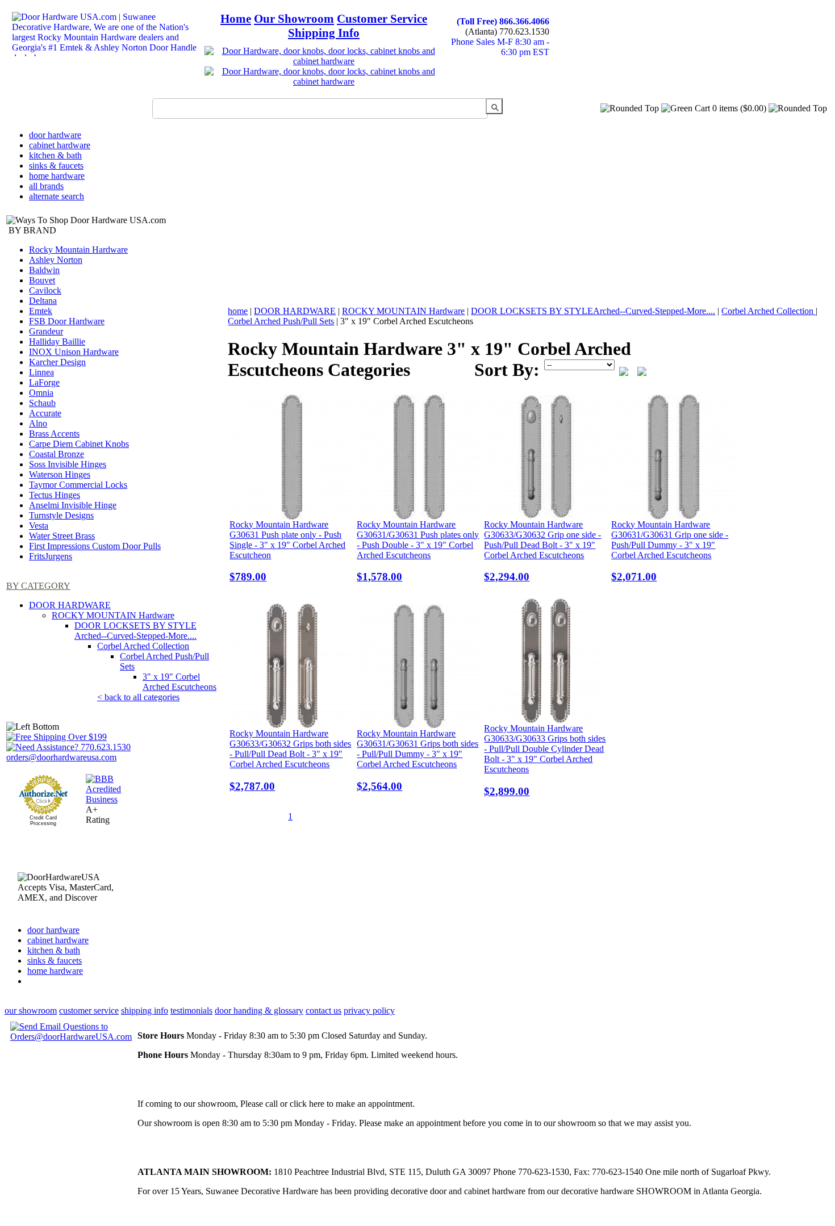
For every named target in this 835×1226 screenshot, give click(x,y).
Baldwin (44, 270)
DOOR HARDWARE (70, 605)
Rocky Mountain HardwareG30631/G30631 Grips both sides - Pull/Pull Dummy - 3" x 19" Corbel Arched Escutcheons (417, 760)
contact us (323, 1010)
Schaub (42, 403)
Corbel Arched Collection (143, 646)
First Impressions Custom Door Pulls (95, 546)
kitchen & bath (55, 155)
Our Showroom (294, 19)
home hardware (57, 176)
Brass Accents (54, 433)
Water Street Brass (62, 536)
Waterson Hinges (59, 474)
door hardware (55, 135)
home (238, 311)
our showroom (31, 1010)
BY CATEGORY (38, 586)
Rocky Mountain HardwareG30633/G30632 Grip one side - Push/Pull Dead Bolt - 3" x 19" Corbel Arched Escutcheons (542, 551)
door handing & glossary (259, 1010)
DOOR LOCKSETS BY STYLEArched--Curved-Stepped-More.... (135, 631)
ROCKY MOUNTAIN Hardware (113, 615)
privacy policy (369, 1010)
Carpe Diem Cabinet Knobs (79, 444)
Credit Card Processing (43, 820)
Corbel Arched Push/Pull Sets (281, 321)
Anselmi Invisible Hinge (72, 505)
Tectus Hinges (54, 495)
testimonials (191, 1010)
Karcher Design (57, 362)
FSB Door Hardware (67, 321)
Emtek (40, 311)
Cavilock (45, 290)
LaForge (44, 382)
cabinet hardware (59, 145)
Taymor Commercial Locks (78, 484)
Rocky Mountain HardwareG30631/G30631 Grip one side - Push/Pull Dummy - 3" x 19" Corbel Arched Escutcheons (669, 551)
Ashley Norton (55, 260)
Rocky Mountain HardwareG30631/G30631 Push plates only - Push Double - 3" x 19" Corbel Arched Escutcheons (418, 551)
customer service (89, 1010)
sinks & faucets (56, 165)
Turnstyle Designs (61, 515)
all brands (46, 186)
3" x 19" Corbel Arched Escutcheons (179, 682)
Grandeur (46, 331)
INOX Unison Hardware (74, 352)
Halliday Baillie (57, 341)
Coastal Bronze (56, 454)
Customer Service (382, 19)
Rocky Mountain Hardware (78, 249)
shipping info (144, 1010)
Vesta (38, 525)
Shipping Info (324, 33)
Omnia (41, 392)
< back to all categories (138, 697)
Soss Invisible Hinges (67, 464)
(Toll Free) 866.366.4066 (503, 21)
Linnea (41, 372)
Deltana (43, 301)
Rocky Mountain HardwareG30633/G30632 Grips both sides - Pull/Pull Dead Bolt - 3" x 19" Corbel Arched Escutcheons (290, 760)
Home (235, 19)
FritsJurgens (50, 556)
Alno (38, 423)
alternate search (56, 196)
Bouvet (42, 280)
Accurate (45, 413)
